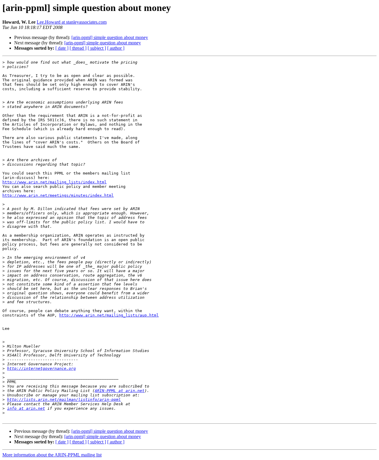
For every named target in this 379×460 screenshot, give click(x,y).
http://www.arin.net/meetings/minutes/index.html (58, 195)
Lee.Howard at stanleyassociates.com (72, 22)
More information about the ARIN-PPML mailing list (52, 454)
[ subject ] (97, 48)
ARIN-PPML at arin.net (119, 390)
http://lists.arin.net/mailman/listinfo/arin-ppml (64, 399)
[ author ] (115, 48)
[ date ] (61, 48)
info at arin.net (26, 408)
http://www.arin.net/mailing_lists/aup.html (109, 315)
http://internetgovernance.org (41, 368)
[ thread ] (78, 48)
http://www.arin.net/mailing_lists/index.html (54, 182)
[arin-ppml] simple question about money (109, 37)
